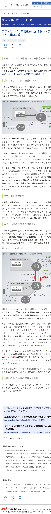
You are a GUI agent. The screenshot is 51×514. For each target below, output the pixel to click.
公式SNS (13, 512)
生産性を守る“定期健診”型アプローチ (25, 470)
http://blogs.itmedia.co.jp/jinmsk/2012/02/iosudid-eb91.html (25, 420)
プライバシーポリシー (40, 512)
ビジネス (21, 40)
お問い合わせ (28, 512)
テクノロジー (12, 40)
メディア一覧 (5, 512)
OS (4, 40)
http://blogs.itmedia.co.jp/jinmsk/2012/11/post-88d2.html (23, 74)
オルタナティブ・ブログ (8, 13)
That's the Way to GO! (23, 13)
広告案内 (20, 512)
